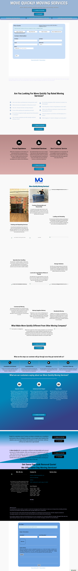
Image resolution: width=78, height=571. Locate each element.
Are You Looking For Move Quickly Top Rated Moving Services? (39, 94)
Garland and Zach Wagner (39, 389)
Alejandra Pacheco (19, 389)
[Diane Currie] (59, 384)
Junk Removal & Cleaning (65, 18)
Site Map (32, 501)
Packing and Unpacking (13, 18)
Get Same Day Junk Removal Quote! (39, 464)
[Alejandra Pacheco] (19, 384)
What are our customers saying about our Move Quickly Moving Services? (39, 375)
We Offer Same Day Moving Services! (39, 467)
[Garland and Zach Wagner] (39, 384)
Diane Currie (59, 389)
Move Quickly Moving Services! (39, 186)
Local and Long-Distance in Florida (39, 18)
